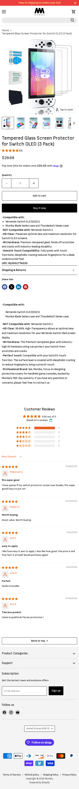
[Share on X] (11, 287)
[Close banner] (75, 3)
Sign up (56, 690)
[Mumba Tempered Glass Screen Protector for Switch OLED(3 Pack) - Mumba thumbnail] (8, 123)
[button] (10, 150)
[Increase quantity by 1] (34, 183)
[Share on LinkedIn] (18, 287)
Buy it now (39, 208)
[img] (10, 466)
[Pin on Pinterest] (25, 287)
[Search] (72, 20)
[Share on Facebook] (4, 287)
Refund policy (32, 774)
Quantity (7, 175)
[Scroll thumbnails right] (74, 123)
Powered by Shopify (39, 782)
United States (37, 728)
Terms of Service (12, 774)
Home (5, 30)
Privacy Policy (69, 774)
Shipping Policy (50, 774)
